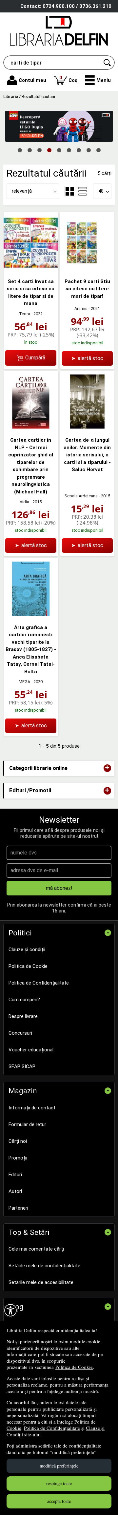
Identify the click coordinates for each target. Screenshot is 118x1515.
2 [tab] (29, 149)
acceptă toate (59, 1501)
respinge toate (59, 1483)
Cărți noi (18, 1141)
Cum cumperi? (24, 1000)
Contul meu (32, 80)
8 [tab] (88, 149)
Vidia (24, 501)
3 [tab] (39, 149)
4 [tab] (49, 149)
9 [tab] (98, 149)
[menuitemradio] (82, 191)
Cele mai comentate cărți (36, 1249)
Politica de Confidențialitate (52, 1428)
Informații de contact (32, 1108)
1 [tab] (19, 149)
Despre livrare (23, 1016)
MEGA (24, 681)
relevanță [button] (22, 191)
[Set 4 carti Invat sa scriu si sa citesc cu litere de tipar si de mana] (31, 268)
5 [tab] (59, 149)
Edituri (15, 1175)
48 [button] (101, 191)
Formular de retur (27, 1124)
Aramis (81, 308)
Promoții (18, 1158)
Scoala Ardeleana (81, 495)
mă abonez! (59, 888)
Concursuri (20, 1033)
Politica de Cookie (74, 1367)
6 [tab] (69, 149)
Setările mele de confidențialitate (44, 1266)
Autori (15, 1191)
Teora (24, 313)
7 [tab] (78, 149)
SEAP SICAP (22, 1066)
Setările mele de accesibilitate (41, 1282)
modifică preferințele (59, 1466)
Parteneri (18, 1208)
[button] (98, 80)
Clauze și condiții (27, 949)
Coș (68, 78)
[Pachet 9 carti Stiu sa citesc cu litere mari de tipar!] (87, 268)
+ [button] (107, 768)
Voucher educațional (31, 1050)
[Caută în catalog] (107, 62)
